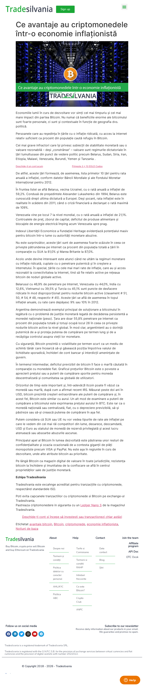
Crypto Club (79, 600)
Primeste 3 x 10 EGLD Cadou (87, 166)
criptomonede (75, 524)
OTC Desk (132, 557)
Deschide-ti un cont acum (29, 166)
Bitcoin (59, 524)
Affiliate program (133, 544)
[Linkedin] (15, 634)
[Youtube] (35, 634)
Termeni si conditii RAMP (81, 563)
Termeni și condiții (58, 558)
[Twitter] (21, 634)
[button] (124, 7)
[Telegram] (41, 634)
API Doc (133, 551)
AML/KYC (58, 586)
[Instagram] (28, 634)
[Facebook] (8, 634)
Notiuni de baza (27, 528)
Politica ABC (57, 596)
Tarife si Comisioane (82, 550)
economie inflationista (102, 524)
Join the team (130, 538)
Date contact (103, 550)
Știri (101, 567)
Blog (101, 560)
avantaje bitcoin (40, 524)
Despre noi (58, 548)
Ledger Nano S (91, 505)
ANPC (79, 609)
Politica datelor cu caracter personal (58, 573)
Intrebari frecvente (81, 577)
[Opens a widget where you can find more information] (130, 680)
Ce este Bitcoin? (80, 588)
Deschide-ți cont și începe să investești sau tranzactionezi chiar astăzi (72, 517)
